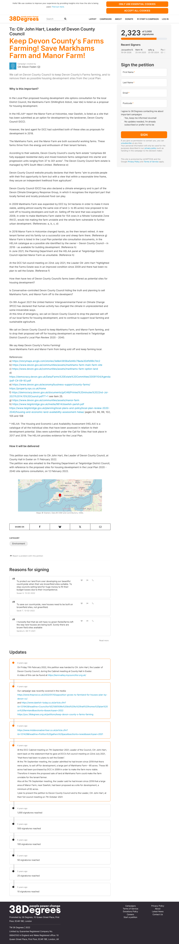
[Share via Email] (100, 527)
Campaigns (106, 19)
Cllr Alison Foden (27, 66)
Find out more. (58, 7)
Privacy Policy (134, 161)
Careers (130, 914)
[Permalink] (92, 580)
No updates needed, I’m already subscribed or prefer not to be (140, 123)
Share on (19, 527)
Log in (165, 19)
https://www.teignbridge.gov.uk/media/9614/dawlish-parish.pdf (48, 404)
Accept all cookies (137, 10)
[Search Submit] (65, 18)
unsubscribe (126, 143)
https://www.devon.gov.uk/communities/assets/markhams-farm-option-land (55, 368)
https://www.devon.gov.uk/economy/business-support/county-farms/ (51, 384)
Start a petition (130, 917)
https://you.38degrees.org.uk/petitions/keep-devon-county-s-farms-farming (55, 714)
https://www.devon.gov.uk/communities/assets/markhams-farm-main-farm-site (57, 365)
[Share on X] (80, 527)
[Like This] (81, 580)
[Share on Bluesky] (60, 527)
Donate (129, 19)
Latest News (157, 911)
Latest (92, 19)
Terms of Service (151, 161)
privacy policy (150, 148)
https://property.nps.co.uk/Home (27, 388)
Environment (18, 543)
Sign (144, 134)
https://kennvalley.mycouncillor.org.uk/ (67, 675)
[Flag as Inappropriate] (87, 580)
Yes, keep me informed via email (140, 118)
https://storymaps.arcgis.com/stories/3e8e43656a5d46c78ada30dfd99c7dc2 (56, 361)
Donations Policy (130, 911)
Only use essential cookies (137, 4)
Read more (104, 640)
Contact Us (158, 914)
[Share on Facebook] (40, 527)
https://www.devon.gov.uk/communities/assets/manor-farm (45, 400)
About (118, 19)
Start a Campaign (149, 19)
